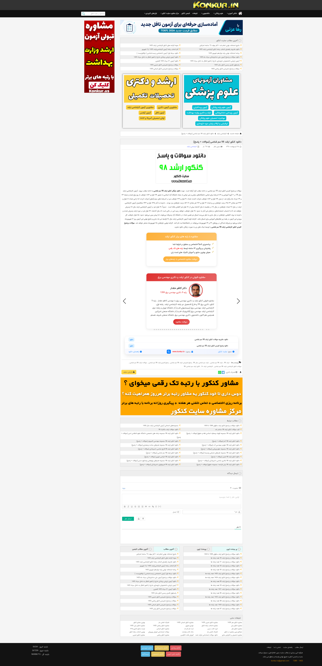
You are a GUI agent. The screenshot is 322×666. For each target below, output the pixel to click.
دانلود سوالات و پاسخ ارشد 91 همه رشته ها (225, 562)
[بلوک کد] (149, 506)
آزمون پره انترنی (200, 107)
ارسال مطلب (299, 647)
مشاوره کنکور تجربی (139, 635)
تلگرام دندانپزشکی (162, 648)
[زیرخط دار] (132, 506)
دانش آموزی (232, 13)
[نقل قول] (146, 506)
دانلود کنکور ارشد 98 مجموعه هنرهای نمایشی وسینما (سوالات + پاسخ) (216, 453)
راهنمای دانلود (133, 351)
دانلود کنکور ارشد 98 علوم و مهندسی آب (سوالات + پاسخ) (220, 445)
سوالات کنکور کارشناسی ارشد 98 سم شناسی (227, 366)
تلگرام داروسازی (147, 648)
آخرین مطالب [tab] (169, 549)
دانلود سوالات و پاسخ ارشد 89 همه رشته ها (225, 581)
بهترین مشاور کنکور (139, 622)
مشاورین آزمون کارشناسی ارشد (140, 107)
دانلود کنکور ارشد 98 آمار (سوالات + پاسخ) (225, 441)
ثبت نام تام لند (188, 629)
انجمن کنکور (185, 13)
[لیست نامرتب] (142, 506)
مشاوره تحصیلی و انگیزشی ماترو (232, 635)
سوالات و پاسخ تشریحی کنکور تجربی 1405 (164, 65)
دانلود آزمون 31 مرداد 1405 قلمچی (166, 61)
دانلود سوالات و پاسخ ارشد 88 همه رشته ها (225, 601)
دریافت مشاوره (181, 321)
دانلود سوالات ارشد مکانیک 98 (168, 429)
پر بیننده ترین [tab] (232, 549)
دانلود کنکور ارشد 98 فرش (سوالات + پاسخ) (225, 456)
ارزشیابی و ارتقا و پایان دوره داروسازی (212, 123)
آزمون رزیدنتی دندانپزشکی (226, 112)
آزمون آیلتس (145, 112)
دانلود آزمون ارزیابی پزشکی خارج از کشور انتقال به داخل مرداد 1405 (156, 57)
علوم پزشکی (219, 13)
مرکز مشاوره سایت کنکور (170, 13)
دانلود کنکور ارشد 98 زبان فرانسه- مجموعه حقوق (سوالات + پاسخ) (217, 464)
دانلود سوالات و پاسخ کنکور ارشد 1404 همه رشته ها (222, 577)
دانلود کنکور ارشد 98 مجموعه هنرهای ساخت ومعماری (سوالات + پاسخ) (154, 445)
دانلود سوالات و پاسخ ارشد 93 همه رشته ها (225, 569)
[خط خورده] (135, 506)
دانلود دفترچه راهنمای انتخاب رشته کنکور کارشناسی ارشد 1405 (219, 49)
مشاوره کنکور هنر (237, 629)
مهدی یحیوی (189, 625)
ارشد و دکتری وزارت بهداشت (199, 112)
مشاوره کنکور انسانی (163, 629)
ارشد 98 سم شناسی (216, 362)
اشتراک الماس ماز (164, 622)
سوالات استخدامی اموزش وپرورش (158, 632)
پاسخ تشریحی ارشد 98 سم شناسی (181, 362)
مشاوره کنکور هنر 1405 (235, 622)
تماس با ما (277, 647)
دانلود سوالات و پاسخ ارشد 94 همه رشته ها (225, 585)
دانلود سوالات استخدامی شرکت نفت (206, 635)
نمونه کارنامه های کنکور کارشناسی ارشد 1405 (163, 45)
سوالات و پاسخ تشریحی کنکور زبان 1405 (162, 608)
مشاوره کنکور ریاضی (163, 635)
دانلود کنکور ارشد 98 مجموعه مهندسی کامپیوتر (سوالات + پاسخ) (157, 441)
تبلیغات (194, 13)
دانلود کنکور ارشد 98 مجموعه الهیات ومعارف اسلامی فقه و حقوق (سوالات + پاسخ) (212, 433)
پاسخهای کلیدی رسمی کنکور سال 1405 (226, 65)
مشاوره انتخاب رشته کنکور (210, 625)
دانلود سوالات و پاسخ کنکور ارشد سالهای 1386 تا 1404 (221, 425)
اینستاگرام (145, 654)
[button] (124, 301)
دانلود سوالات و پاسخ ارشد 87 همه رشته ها (225, 608)
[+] (159, 506)
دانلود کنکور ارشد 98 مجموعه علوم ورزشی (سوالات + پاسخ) (220, 449)
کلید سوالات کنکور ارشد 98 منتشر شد (227, 429)
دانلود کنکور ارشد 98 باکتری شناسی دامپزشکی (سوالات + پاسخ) (218, 460)
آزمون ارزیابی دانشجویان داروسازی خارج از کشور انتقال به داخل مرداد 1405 (214, 61)
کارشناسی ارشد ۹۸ (207, 366)
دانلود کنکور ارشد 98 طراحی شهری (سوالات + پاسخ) (161, 456)
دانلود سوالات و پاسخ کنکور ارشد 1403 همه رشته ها (222, 573)
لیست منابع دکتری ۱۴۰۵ (137, 629)
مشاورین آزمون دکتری (167, 107)
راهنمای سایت (288, 647)
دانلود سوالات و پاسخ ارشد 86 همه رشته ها (225, 593)
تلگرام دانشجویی (158, 654)
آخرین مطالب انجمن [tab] (140, 549)
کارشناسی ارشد (222, 133)
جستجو (83, 14)
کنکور (234, 227)
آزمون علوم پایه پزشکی (221, 107)
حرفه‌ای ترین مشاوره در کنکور (233, 632)
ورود (124, 488)
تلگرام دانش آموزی (173, 654)
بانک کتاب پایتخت (187, 632)
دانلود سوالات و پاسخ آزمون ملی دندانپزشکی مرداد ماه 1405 (219, 57)
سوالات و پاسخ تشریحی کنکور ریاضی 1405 (225, 68)
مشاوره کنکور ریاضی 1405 (161, 625)
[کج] (128, 506)
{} (156, 506)
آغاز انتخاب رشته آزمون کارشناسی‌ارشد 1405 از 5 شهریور (160, 49)
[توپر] (125, 506)
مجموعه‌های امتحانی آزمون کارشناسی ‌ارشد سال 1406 (160, 425)
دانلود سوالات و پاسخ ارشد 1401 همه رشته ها (224, 589)
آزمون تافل (159, 112)
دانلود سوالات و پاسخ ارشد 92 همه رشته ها (225, 565)
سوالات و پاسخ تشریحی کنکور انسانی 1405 (164, 68)
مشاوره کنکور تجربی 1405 (210, 622)
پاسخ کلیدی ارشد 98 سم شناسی (158, 362)
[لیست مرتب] (139, 506)
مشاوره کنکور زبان (236, 625)
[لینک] (153, 506)
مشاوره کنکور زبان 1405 (137, 625)
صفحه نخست (234, 133)
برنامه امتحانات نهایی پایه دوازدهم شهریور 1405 (223, 53)
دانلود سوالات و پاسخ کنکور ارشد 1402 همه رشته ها (222, 597)
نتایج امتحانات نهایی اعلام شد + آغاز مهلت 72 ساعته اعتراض (219, 45)
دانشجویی (206, 13)
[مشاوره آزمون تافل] (181, 27)
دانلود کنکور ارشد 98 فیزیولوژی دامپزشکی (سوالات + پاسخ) (159, 464)
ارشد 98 (226, 362)
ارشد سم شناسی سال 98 (201, 362)
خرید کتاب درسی (212, 629)
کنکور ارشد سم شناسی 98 (192, 366)
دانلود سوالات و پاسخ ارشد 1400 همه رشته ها (224, 604)
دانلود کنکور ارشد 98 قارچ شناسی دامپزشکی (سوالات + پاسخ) (158, 449)
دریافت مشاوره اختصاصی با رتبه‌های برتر (181, 259)
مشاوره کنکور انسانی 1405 (185, 622)
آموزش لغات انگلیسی (186, 635)
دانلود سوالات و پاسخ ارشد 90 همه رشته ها (225, 558)
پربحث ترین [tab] (202, 549)
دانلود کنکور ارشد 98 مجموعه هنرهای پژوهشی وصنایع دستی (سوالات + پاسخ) (152, 460)
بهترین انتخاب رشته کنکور (137, 632)
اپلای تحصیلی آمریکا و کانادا (152, 118)
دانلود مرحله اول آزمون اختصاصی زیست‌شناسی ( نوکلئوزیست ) (157, 53)
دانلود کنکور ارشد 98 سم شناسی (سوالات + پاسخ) (162, 453)
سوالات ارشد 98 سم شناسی (138, 362)
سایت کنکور (222, 351)
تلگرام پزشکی (175, 648)
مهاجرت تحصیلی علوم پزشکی (212, 118)
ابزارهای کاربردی (151, 13)
